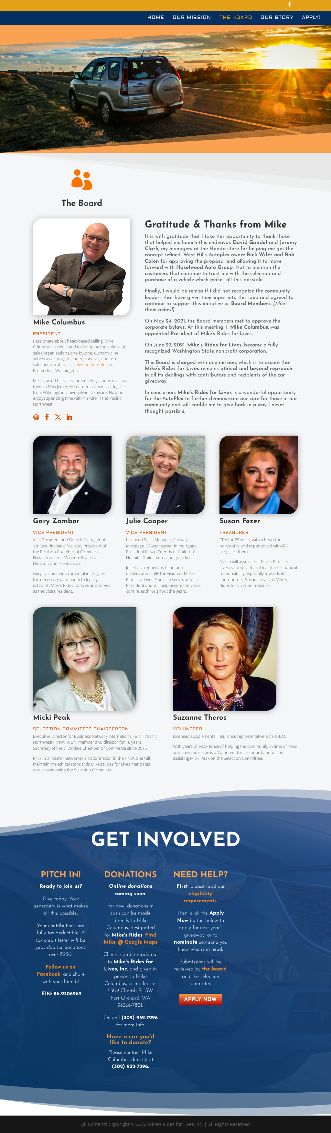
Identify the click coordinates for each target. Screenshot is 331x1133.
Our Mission (192, 18)
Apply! (311, 18)
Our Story (277, 18)
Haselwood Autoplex (88, 364)
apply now (200, 999)
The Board (235, 18)
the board (214, 969)
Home (155, 18)
